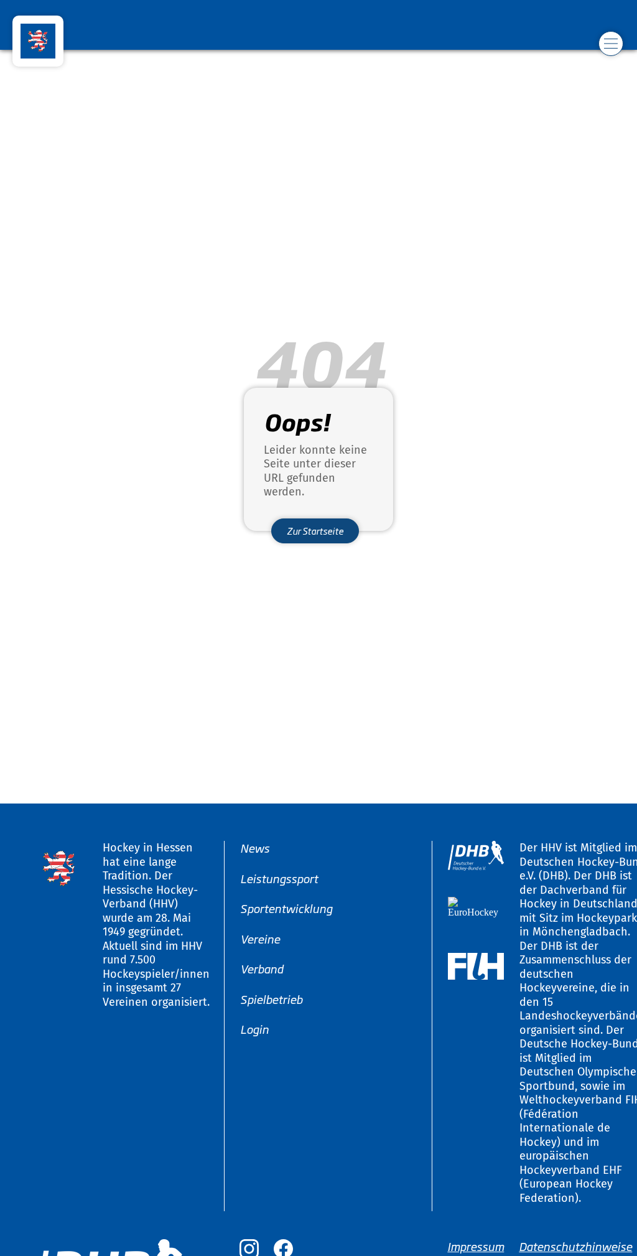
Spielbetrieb (271, 998)
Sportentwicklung (286, 908)
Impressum (475, 1246)
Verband (261, 968)
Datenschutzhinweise (575, 1246)
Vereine (260, 938)
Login (254, 1029)
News (254, 848)
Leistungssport (279, 877)
